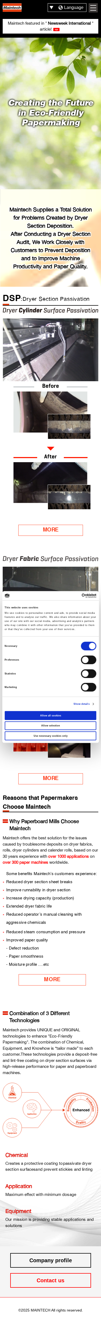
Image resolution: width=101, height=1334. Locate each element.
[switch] (88, 659)
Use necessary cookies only (51, 736)
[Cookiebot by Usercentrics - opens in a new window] (73, 595)
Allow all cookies (50, 715)
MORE (50, 530)
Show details (81, 704)
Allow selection (50, 725)
